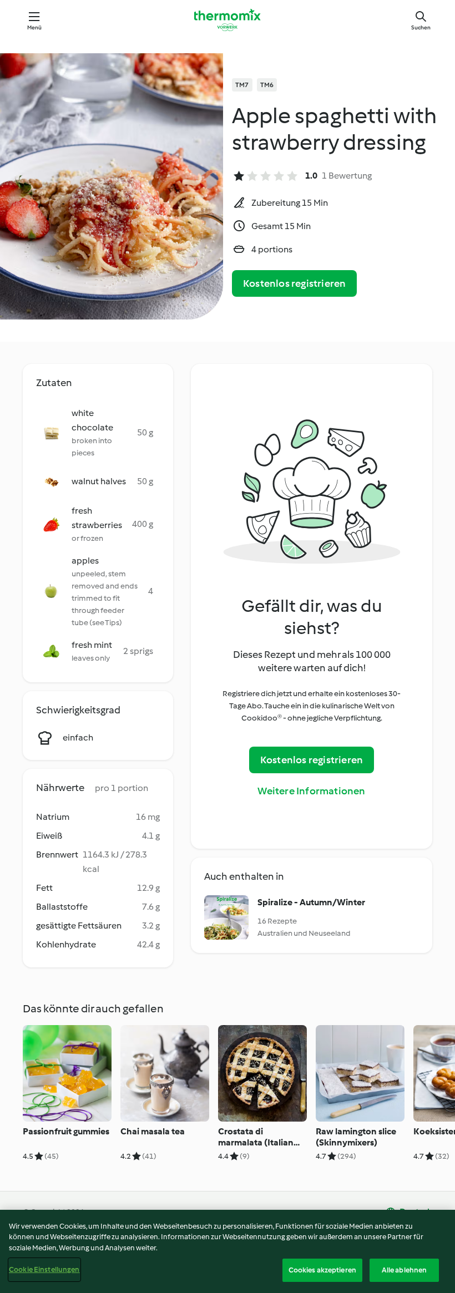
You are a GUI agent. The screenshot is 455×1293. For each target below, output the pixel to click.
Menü (34, 27)
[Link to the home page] (227, 20)
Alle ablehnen (404, 1270)
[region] (227, 1251)
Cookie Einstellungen (44, 1269)
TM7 (242, 85)
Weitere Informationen (311, 791)
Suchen (421, 27)
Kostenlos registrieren (294, 283)
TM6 (267, 85)
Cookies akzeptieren (322, 1270)
